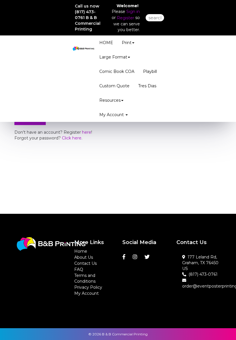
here (86, 132)
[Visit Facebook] (124, 257)
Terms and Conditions (85, 278)
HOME (106, 42)
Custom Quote (114, 85)
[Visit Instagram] (136, 257)
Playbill (150, 71)
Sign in (133, 11)
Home (80, 251)
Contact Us (85, 263)
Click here (71, 138)
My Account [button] (112, 114)
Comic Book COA (116, 71)
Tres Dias (147, 85)
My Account (86, 293)
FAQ (78, 269)
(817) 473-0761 (202, 274)
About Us (83, 257)
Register (125, 17)
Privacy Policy (88, 287)
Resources (110, 100)
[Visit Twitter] (147, 257)
